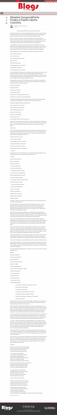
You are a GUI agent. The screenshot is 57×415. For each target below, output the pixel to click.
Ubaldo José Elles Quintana (20, 26)
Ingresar (17, 0)
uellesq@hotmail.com (14, 395)
